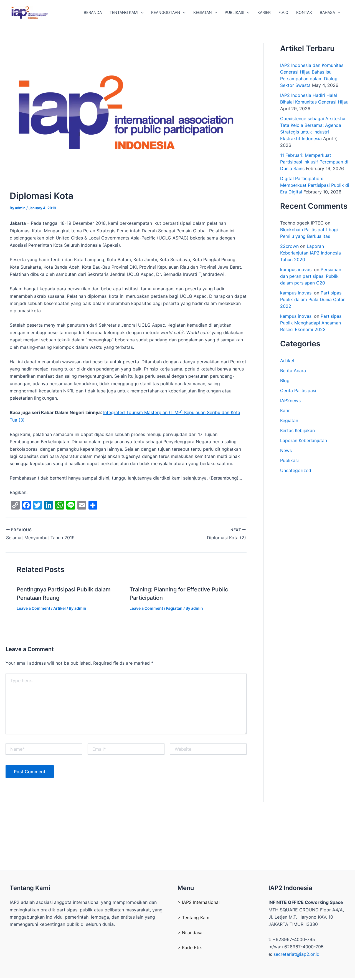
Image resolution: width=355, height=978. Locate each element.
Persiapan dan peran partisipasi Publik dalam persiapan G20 (310, 276)
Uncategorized (295, 470)
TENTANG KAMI (124, 12)
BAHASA (327, 12)
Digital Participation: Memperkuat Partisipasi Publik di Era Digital (314, 185)
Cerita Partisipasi (298, 390)
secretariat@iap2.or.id (296, 954)
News (286, 450)
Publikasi (289, 460)
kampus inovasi (296, 269)
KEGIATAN (202, 12)
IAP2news (290, 400)
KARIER (264, 12)
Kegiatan (174, 608)
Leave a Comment (33, 608)
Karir (285, 410)
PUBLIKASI (234, 12)
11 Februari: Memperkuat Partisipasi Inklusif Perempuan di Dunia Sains (314, 161)
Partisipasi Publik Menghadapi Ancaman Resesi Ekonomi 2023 (311, 322)
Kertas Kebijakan (297, 430)
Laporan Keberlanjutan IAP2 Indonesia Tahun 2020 (310, 252)
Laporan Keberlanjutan (303, 440)
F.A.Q (283, 12)
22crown (289, 246)
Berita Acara (293, 370)
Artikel (59, 608)
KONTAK (304, 12)
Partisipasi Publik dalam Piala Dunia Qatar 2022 (312, 299)
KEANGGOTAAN (165, 12)
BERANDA (93, 12)
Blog (285, 380)
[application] (140, 12)
